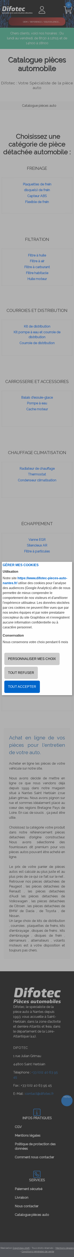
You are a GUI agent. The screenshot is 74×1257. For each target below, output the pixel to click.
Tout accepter (22, 686)
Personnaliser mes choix (32, 659)
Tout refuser (21, 672)
